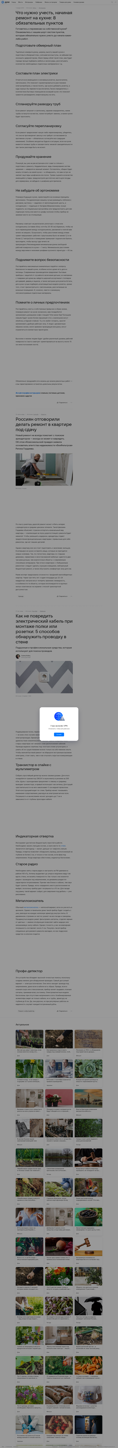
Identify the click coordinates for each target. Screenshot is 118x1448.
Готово (59, 734)
